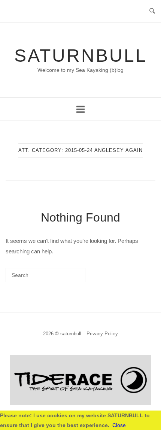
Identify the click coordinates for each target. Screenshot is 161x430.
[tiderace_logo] (80, 403)
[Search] (68, 278)
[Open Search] (152, 11)
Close (119, 425)
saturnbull (80, 55)
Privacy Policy (102, 333)
